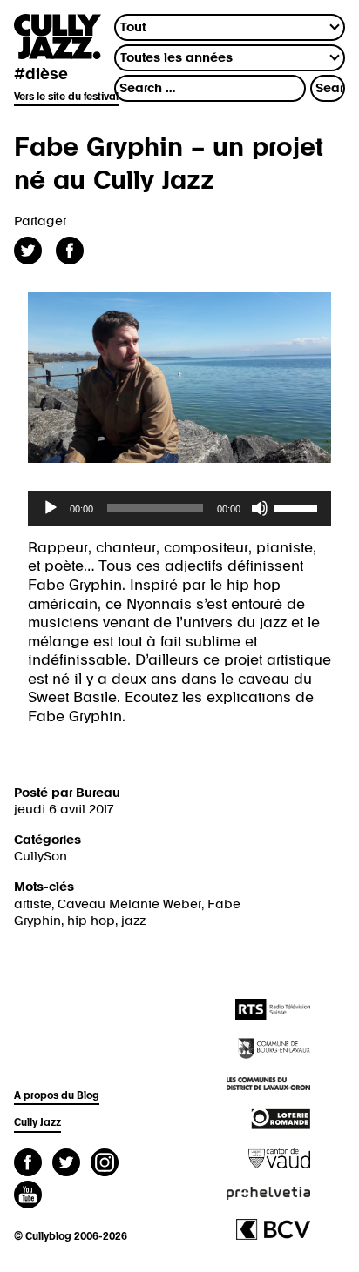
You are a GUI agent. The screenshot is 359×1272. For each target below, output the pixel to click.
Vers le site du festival (66, 97)
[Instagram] (105, 1164)
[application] (179, 508)
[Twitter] (66, 1164)
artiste (32, 904)
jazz (133, 921)
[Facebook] (28, 1164)
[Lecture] (50, 508)
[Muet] (259, 508)
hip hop (91, 921)
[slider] (298, 506)
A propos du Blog (56, 1096)
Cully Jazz (37, 1123)
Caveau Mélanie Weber (129, 904)
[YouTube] (28, 1197)
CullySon (40, 856)
